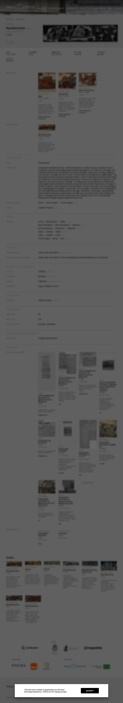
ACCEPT (90, 691)
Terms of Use (60, 692)
